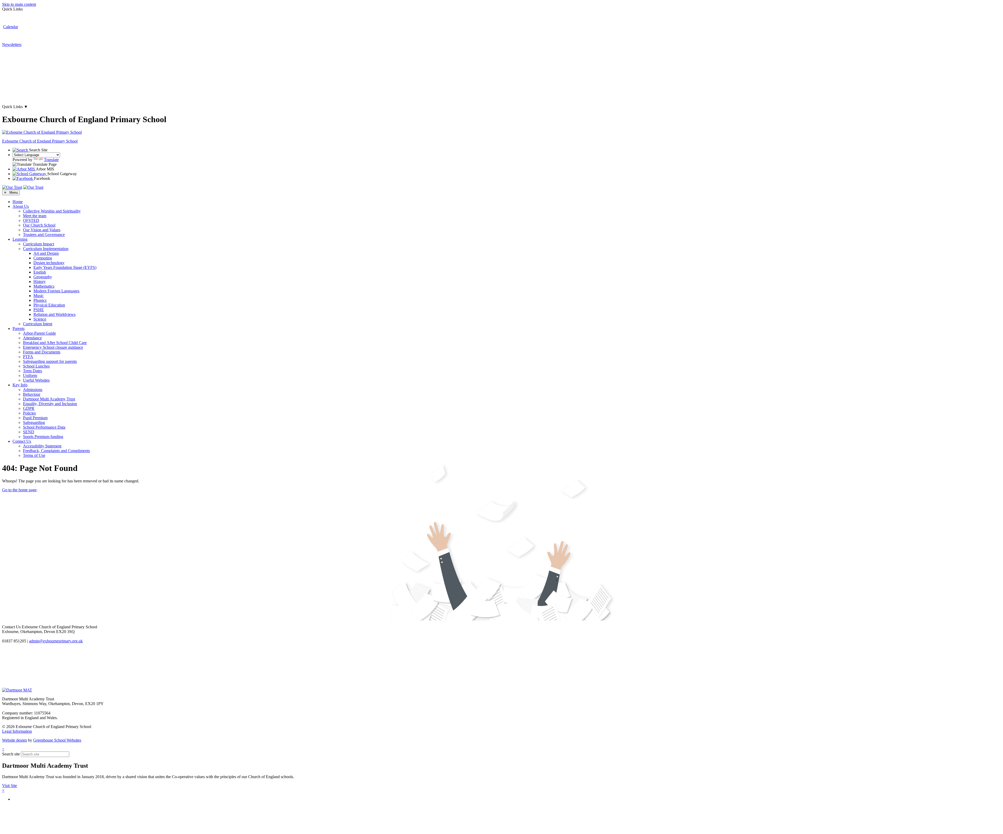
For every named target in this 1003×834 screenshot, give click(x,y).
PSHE (38, 309)
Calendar (10, 27)
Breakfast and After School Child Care (55, 342)
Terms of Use (34, 455)
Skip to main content (19, 4)
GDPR (28, 408)
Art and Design (46, 253)
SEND (28, 432)
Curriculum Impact (38, 244)
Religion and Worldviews (54, 314)
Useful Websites (36, 380)
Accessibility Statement (42, 446)
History (39, 281)
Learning (20, 239)
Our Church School (39, 225)
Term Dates (32, 371)
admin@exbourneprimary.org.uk (56, 641)
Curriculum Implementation (45, 248)
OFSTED (31, 220)
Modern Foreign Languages (56, 291)
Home (18, 201)
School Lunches (36, 366)
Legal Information (17, 731)
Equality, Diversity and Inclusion (50, 403)
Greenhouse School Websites (57, 740)
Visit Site (9, 785)
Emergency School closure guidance (53, 347)
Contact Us (22, 441)
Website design (14, 740)
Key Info (20, 385)
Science (39, 319)
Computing (42, 258)
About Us (21, 206)
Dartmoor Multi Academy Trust (49, 399)
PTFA (28, 356)
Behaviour (31, 394)
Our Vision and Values (41, 230)
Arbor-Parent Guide (39, 333)
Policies (29, 413)
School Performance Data (44, 427)
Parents (19, 328)
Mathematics (43, 286)
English (39, 272)
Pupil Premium (35, 418)
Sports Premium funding (43, 436)
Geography (42, 277)
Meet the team (34, 216)
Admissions (32, 389)
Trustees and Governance (44, 234)
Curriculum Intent (37, 324)
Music (38, 295)
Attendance (32, 338)
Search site (11, 754)
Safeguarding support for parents (50, 361)
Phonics (39, 300)
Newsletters (11, 44)
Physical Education (49, 305)
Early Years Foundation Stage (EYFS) (64, 267)
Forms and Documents (41, 352)
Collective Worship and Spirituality (52, 211)
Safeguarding (34, 422)
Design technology (49, 263)
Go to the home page (19, 490)
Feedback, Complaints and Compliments (56, 450)
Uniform (30, 375)
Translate (51, 159)
